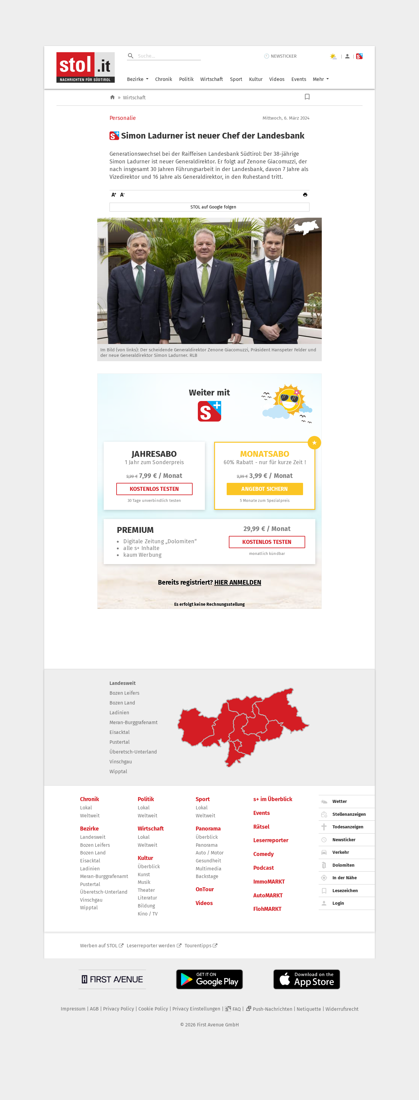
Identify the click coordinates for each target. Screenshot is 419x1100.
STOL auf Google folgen (213, 207)
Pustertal (120, 742)
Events (298, 79)
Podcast (263, 868)
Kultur (256, 79)
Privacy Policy (118, 1009)
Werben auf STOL (98, 946)
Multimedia (208, 869)
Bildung (146, 906)
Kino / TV (148, 914)
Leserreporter (270, 840)
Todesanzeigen (348, 827)
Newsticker (344, 839)
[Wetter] (333, 56)
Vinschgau (121, 762)
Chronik (163, 79)
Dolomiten (344, 865)
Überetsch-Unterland (133, 752)
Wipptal (118, 771)
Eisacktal (120, 732)
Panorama (208, 829)
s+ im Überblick (272, 799)
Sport (236, 79)
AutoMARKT (268, 895)
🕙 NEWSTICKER (280, 56)
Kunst (144, 874)
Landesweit (123, 683)
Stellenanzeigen (349, 814)
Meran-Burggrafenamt (134, 722)
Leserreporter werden (151, 946)
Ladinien (119, 713)
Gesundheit (208, 861)
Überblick (149, 866)
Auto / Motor (210, 853)
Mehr (318, 79)
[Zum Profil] (347, 56)
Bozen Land (122, 703)
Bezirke (135, 79)
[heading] (209, 136)
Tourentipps (198, 946)
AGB (94, 1009)
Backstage (207, 876)
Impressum (73, 1009)
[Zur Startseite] (112, 97)
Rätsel (261, 827)
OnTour (205, 889)
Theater (146, 890)
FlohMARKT (267, 909)
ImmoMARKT (269, 882)
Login (338, 903)
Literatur (147, 898)
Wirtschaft (211, 79)
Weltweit (90, 816)
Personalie (123, 118)
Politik (186, 79)
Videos (276, 79)
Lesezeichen (345, 890)
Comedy (263, 854)
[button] (307, 97)
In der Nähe (345, 877)
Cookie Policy (153, 1009)
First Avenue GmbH (218, 1025)
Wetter (340, 801)
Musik (144, 882)
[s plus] (359, 56)
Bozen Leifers (124, 693)
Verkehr (341, 852)
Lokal (86, 808)
